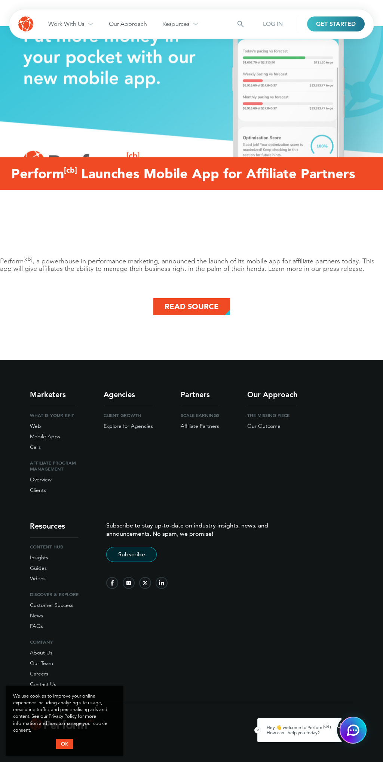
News (36, 615)
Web (35, 426)
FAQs (36, 626)
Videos (38, 578)
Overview (41, 479)
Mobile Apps (45, 436)
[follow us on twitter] (145, 583)
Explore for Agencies (128, 426)
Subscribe (131, 554)
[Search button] (240, 23)
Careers (39, 673)
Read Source (192, 306)
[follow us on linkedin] (162, 583)
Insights (39, 557)
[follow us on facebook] (112, 583)
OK (64, 744)
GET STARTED (336, 23)
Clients (38, 490)
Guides (38, 568)
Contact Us (43, 684)
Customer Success (51, 605)
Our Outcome (264, 426)
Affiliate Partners (200, 426)
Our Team (41, 663)
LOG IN (273, 23)
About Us (41, 652)
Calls (35, 447)
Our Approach (128, 23)
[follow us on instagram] (129, 583)
